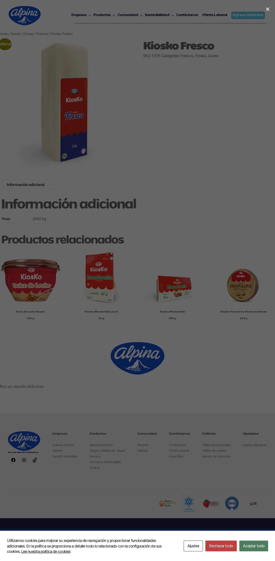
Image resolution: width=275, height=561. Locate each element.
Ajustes (193, 546)
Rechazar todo (221, 546)
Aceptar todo (253, 546)
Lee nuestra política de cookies (45, 551)
